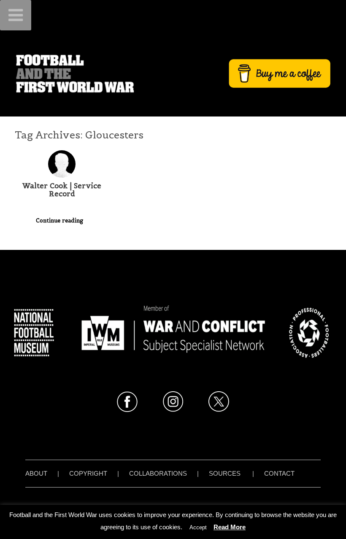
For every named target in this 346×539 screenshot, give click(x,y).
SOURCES (225, 473)
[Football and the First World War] (173, 73)
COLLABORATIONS (158, 473)
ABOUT (36, 473)
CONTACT (279, 473)
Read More (230, 527)
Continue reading (60, 220)
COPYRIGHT (88, 473)
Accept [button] (198, 527)
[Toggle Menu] (15, 15)
